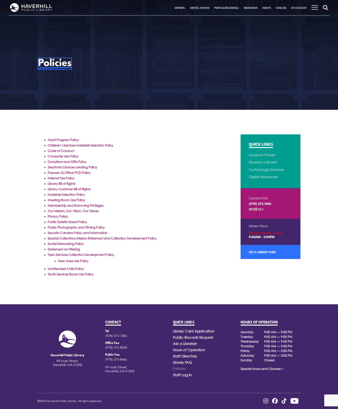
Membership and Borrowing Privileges (75, 205)
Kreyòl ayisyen (199, 8)
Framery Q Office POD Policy (69, 173)
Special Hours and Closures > (262, 369)
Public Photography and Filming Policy (76, 227)
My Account (299, 8)
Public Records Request (193, 337)
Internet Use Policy (61, 178)
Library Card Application (193, 331)
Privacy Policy (58, 216)
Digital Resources (263, 177)
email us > (256, 209)
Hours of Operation (189, 350)
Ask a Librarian (185, 344)
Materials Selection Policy (66, 194)
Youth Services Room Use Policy (70, 274)
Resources (250, 8)
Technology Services (266, 170)
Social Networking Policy (66, 244)
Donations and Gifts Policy (67, 162)
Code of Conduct (61, 151)
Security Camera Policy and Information (77, 233)
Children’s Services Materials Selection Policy (80, 145)
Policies (179, 369)
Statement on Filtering (64, 249)
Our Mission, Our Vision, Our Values (73, 211)
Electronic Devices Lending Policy (72, 167)
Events (266, 8)
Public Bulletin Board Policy (67, 222)
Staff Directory (185, 356)
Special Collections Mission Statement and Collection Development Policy (102, 238)
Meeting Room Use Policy (66, 200)
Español (180, 8)
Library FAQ (182, 362)
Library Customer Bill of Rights (69, 189)
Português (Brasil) (226, 8)
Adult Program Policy (63, 140)
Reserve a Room (263, 162)
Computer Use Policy (63, 156)
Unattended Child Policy (66, 269)
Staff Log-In (182, 375)
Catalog (281, 8)
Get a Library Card (262, 252)
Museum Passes (262, 155)
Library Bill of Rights (61, 184)
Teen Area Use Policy (73, 261)
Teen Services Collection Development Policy (81, 255)
